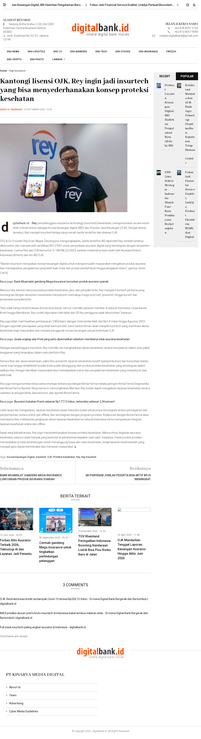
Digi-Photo (37, 59)
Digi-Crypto (14, 59)
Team (12, 695)
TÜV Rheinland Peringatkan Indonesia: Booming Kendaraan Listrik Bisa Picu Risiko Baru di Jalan (94, 545)
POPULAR (187, 76)
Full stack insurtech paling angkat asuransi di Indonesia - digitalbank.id (43, 627)
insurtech (41, 456)
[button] (6, 3)
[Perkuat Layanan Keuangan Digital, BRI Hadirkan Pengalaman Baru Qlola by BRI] (159, 85)
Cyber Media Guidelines (23, 711)
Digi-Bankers (78, 51)
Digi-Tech (101, 51)
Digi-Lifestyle (36, 51)
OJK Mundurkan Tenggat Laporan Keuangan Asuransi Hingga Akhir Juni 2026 (132, 549)
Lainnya (57, 59)
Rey (34, 223)
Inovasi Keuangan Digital (21, 456)
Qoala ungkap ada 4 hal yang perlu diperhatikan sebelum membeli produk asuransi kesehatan (72, 339)
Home (3, 70)
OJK (49, 456)
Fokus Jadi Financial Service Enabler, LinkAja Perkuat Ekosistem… (122, 4)
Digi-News (13, 51)
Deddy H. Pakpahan (11, 109)
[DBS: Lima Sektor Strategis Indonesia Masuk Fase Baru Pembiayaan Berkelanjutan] (159, 172)
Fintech (171, 51)
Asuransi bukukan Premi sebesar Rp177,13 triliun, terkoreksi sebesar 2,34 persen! (64, 401)
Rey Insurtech (88, 456)
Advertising (16, 703)
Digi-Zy (57, 51)
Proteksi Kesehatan (64, 456)
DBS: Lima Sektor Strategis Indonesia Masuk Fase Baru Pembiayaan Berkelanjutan (170, 203)
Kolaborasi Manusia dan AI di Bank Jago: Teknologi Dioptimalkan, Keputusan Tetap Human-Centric (190, 124)
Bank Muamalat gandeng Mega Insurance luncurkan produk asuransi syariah (61, 281)
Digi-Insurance (148, 51)
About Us (15, 687)
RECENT (164, 76)
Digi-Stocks (122, 51)
